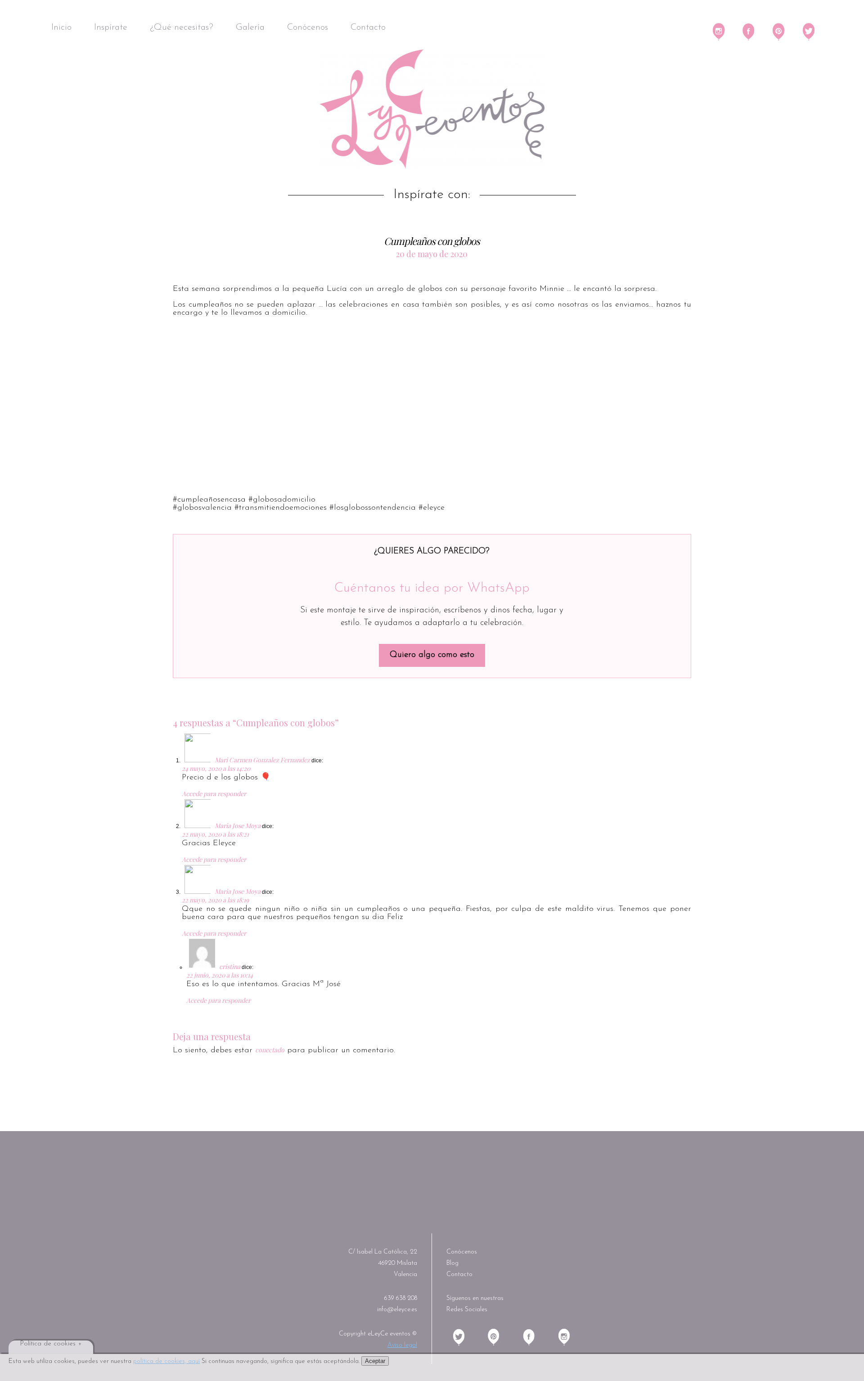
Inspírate (110, 27)
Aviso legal (402, 1345)
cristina (229, 966)
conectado (269, 1050)
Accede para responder (214, 793)
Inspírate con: (431, 195)
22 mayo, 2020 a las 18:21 (215, 834)
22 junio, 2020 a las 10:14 (219, 975)
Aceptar (375, 1361)
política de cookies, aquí (166, 1361)
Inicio (61, 27)
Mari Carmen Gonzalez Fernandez (262, 760)
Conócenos (307, 27)
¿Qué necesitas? (181, 27)
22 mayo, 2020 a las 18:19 (215, 900)
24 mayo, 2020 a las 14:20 (216, 768)
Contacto (368, 27)
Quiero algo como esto (432, 655)
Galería (250, 27)
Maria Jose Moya (238, 825)
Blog (452, 1263)
